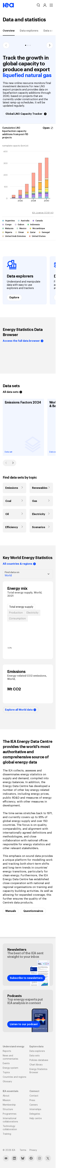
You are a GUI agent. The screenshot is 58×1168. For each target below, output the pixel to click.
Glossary (7, 1081)
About (6, 1096)
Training (7, 1134)
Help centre (35, 1118)
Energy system (10, 1068)
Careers (33, 1105)
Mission (6, 1100)
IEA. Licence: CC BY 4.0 (42, 213)
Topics (6, 1072)
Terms (23, 1150)
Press (32, 1100)
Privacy (33, 1150)
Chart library (36, 1065)
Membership (9, 1105)
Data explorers (29, 30)
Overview (9, 30)
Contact (33, 1096)
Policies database (38, 1060)
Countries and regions (14, 1077)
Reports (7, 1051)
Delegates (34, 1114)
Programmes (9, 1114)
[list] (28, 280)
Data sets (50, 30)
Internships (35, 1109)
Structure (8, 1109)
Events (6, 1063)
